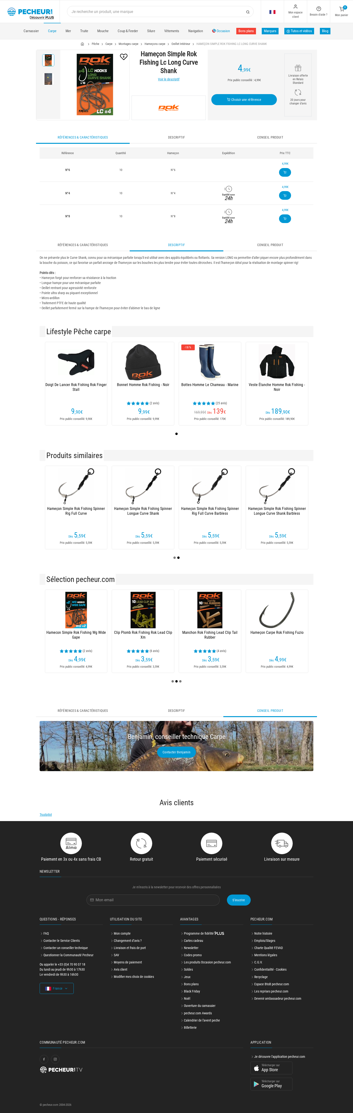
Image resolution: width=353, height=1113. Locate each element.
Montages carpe (128, 44)
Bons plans (246, 31)
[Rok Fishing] (169, 108)
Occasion (223, 31)
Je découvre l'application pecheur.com (279, 1057)
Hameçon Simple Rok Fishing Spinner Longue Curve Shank (143, 511)
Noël (187, 998)
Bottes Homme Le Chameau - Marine (209, 384)
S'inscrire (238, 900)
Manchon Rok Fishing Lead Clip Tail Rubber (209, 635)
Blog (325, 31)
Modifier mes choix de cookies (134, 977)
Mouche (103, 31)
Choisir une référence (245, 100)
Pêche (95, 44)
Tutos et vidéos (301, 31)
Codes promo (193, 955)
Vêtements (171, 31)
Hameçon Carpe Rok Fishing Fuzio (277, 632)
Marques (270, 31)
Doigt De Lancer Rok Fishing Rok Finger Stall (76, 387)
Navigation (195, 31)
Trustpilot (46, 815)
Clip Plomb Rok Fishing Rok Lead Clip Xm (143, 635)
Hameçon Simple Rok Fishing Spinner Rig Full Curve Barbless (210, 511)
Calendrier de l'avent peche (202, 1020)
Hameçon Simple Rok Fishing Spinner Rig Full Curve (76, 511)
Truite (84, 31)
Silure (151, 31)
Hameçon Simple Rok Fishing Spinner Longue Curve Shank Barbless (277, 511)
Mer (68, 31)
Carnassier (31, 31)
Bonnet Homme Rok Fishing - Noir (143, 384)
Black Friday (192, 991)
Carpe (52, 31)
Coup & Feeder (128, 31)
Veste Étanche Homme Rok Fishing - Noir (277, 387)
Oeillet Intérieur (180, 44)
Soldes (188, 969)
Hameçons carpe (155, 44)
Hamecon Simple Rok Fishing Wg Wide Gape (76, 635)
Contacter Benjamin (176, 752)
